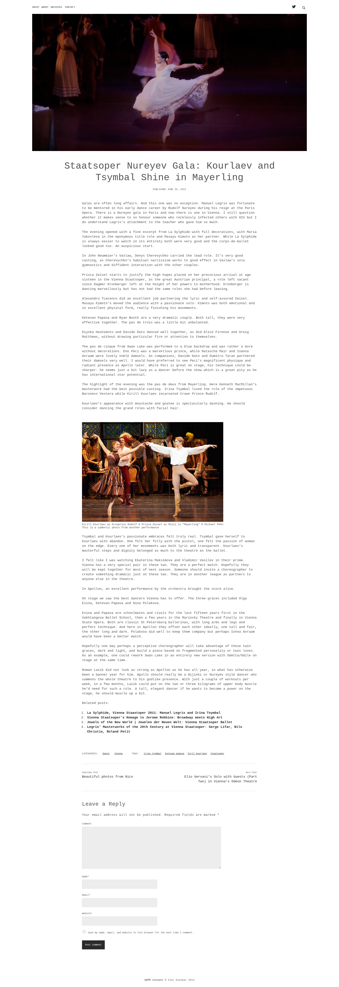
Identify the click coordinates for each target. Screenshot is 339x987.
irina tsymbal (152, 753)
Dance (106, 753)
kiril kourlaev (197, 753)
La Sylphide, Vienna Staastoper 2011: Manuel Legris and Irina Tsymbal (154, 713)
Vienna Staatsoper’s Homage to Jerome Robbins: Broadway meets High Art (154, 717)
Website (87, 913)
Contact (70, 7)
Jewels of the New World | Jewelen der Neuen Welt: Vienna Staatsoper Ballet (159, 722)
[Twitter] (294, 7)
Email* (86, 895)
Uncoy (35, 7)
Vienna (118, 753)
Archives (56, 7)
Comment (87, 823)
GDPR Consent (153, 980)
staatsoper (217, 753)
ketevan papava (174, 753)
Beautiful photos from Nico (107, 777)
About (45, 7)
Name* (85, 876)
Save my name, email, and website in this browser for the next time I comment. (141, 932)
